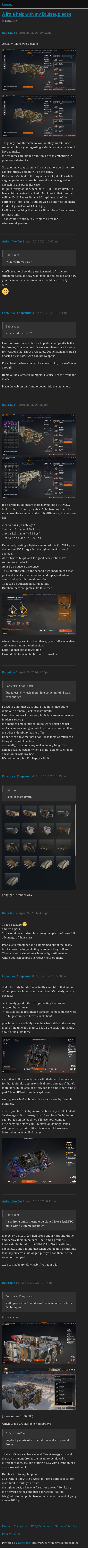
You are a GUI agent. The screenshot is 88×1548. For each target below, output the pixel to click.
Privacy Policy (11, 1533)
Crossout (7, 4)
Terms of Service (66, 1526)
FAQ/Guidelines (41, 1526)
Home (6, 1526)
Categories (20, 1526)
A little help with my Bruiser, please (36, 14)
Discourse (24, 1542)
